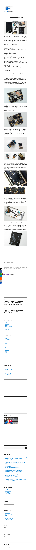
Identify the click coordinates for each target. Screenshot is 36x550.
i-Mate (6, 343)
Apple (6, 359)
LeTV (18, 267)
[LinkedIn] (1, 276)
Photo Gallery (22, 267)
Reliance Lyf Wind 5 (8, 519)
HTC (5, 346)
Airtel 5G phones (8, 491)
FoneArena (9, 268)
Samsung (6, 340)
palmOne (6, 353)
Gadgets (5, 529)
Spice (6, 356)
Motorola (6, 342)
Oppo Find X (7, 368)
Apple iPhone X (7, 327)
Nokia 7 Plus (7, 329)
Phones (5, 527)
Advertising (6, 536)
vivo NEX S (7, 370)
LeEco (12, 268)
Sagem (6, 351)
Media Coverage (7, 534)
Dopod (6, 344)
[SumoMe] (1, 283)
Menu (30, 8)
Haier (6, 352)
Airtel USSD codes (8, 494)
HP (5, 355)
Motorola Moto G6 (8, 374)
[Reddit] (1, 278)
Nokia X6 (6, 372)
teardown (18, 268)
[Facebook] (1, 271)
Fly (5, 357)
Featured (16, 267)
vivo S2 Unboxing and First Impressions (12, 467)
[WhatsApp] (1, 274)
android (5, 268)
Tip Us (5, 541)
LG (5, 347)
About (5, 532)
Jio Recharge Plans (8, 493)
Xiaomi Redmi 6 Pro (8, 369)
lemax (14, 268)
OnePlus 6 (6, 322)
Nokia (6, 338)
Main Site (5, 525)
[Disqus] (18, 284)
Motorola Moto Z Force (9, 518)
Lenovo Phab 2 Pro (8, 515)
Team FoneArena (6, 267)
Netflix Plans (7, 489)
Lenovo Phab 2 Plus (8, 514)
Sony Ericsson (7, 339)
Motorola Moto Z (8, 516)
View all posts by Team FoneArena (16, 263)
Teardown (25, 267)
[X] (1, 269)
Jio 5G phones (7, 492)
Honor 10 (6, 325)
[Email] (1, 281)
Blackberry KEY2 (8, 373)
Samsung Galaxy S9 (8, 326)
